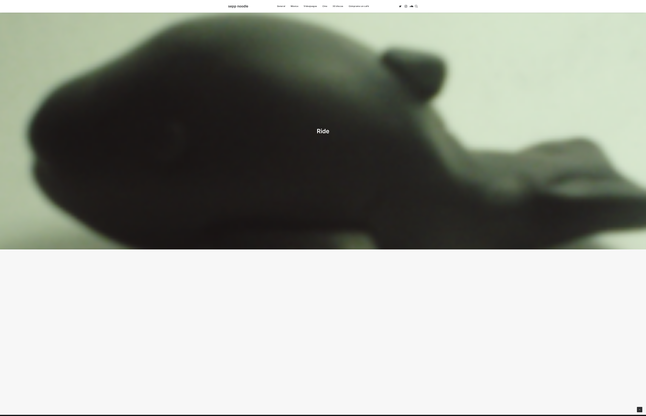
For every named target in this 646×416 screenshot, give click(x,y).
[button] (401, 6)
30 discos (338, 6)
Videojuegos (310, 6)
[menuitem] (281, 6)
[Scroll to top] (639, 409)
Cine (324, 6)
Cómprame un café (359, 6)
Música (294, 6)
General (281, 6)
